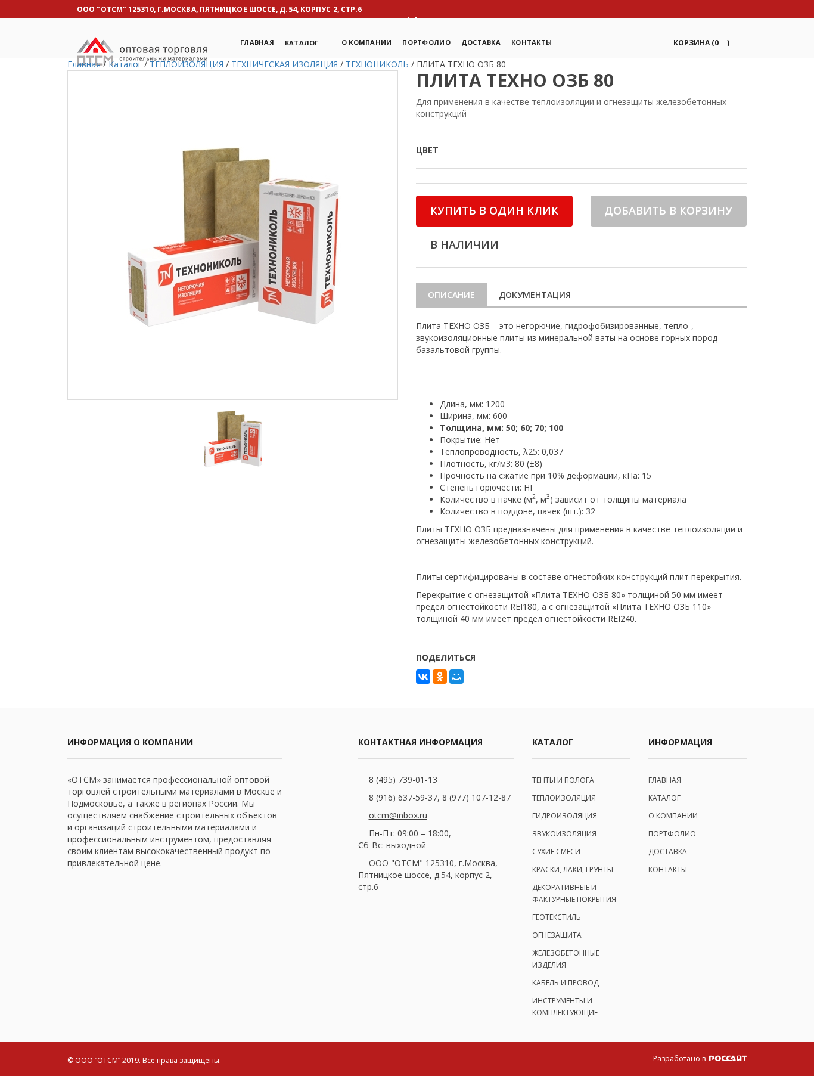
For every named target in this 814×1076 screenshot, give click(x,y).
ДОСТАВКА (667, 851)
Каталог (302, 42)
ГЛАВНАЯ (664, 780)
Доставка (481, 42)
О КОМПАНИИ (673, 816)
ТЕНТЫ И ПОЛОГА (563, 780)
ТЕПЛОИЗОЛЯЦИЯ (564, 798)
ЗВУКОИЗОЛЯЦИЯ (564, 834)
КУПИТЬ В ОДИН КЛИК (494, 210)
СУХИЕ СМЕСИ (556, 851)
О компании (366, 42)
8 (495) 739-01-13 (403, 779)
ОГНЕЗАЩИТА (557, 935)
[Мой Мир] (456, 676)
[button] (699, 42)
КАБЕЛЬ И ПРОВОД (565, 983)
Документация (535, 294)
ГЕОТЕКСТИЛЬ (556, 917)
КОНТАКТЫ (667, 869)
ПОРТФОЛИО (426, 42)
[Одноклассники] (440, 676)
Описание (451, 294)
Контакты (531, 42)
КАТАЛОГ (664, 798)
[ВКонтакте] (423, 676)
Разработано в (680, 1058)
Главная (257, 42)
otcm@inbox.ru (398, 815)
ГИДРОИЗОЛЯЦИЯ (564, 816)
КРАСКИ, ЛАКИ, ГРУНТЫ (572, 869)
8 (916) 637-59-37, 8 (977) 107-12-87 (440, 797)
